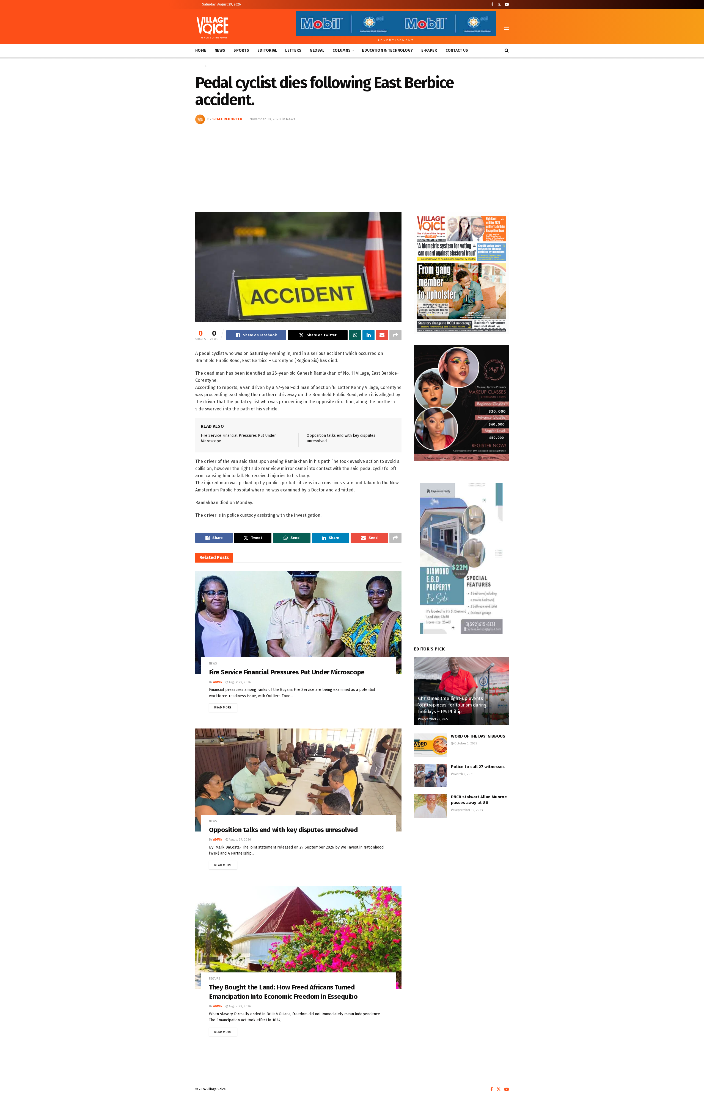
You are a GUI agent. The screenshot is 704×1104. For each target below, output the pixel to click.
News (220, 50)
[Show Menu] (506, 28)
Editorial (267, 50)
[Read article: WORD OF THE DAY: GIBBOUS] (430, 745)
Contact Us (457, 50)
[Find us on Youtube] (507, 4)
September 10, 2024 (468, 810)
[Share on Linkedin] (368, 335)
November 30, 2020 (265, 119)
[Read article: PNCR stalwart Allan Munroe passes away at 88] (430, 806)
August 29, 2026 (239, 682)
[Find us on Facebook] (492, 4)
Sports (241, 50)
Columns (341, 50)
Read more (225, 706)
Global (317, 50)
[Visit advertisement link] (461, 273)
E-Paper (429, 50)
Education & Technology (387, 50)
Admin (217, 682)
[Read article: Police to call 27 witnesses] (430, 776)
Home (200, 50)
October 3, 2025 (465, 743)
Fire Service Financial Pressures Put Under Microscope (287, 672)
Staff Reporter (227, 119)
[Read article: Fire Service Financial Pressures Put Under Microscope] (298, 622)
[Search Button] (507, 50)
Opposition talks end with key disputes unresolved (283, 830)
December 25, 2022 (434, 719)
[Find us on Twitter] (499, 4)
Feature (214, 978)
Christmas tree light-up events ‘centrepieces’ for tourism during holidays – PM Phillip (452, 705)
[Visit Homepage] (212, 27)
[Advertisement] (352, 165)
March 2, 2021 (463, 774)
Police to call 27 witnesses (478, 766)
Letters (293, 50)
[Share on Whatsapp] (355, 335)
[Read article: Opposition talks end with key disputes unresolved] (298, 780)
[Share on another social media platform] (395, 335)
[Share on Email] (382, 335)
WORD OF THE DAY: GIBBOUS (478, 736)
